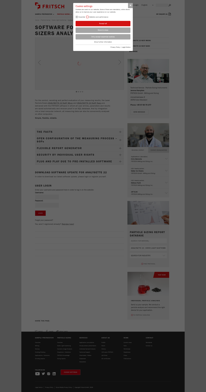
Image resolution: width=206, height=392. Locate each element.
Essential (82, 17)
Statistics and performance (98, 17)
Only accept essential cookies (103, 37)
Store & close (103, 30)
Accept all (103, 23)
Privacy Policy (115, 47)
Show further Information (103, 42)
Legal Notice (126, 47)
